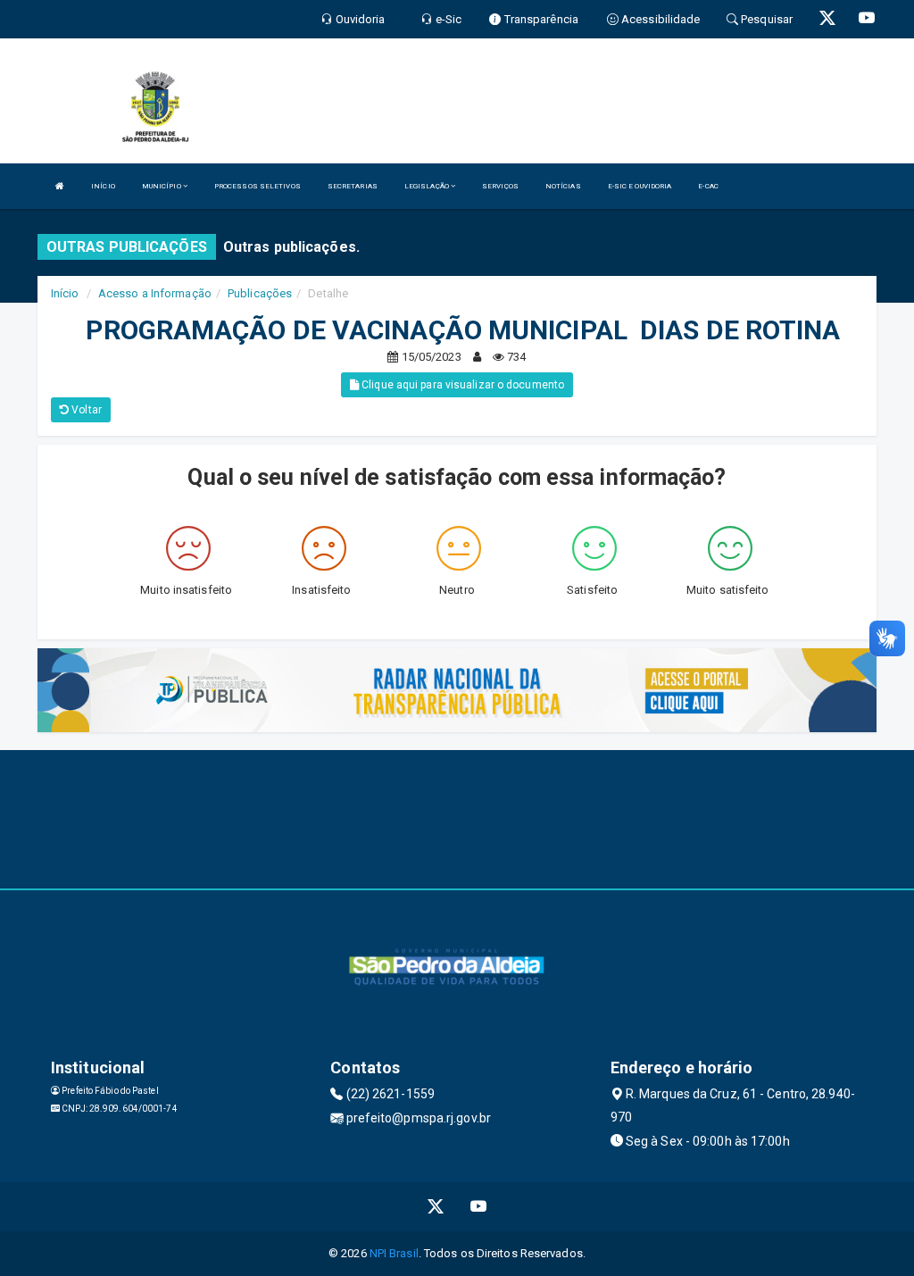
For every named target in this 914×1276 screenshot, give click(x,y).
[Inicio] (59, 186)
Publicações (260, 293)
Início (65, 293)
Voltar (85, 410)
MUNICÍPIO (162, 186)
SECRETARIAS (353, 186)
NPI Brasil (394, 1253)
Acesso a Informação (155, 293)
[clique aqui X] (436, 1206)
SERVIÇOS (500, 186)
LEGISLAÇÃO (427, 186)
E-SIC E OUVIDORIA (640, 186)
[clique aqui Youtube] (478, 1206)
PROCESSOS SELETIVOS (257, 186)
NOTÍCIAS (563, 186)
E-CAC (708, 186)
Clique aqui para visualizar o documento (461, 385)
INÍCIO (103, 186)
